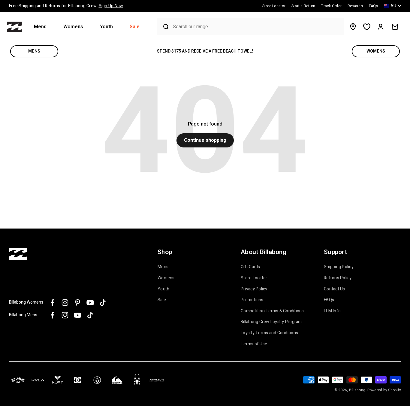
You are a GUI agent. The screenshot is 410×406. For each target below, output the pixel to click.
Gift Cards (250, 267)
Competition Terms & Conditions (272, 311)
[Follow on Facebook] (52, 302)
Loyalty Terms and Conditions (269, 333)
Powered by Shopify (384, 390)
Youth (106, 27)
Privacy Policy (254, 289)
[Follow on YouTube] (90, 302)
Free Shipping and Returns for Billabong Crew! (66, 6)
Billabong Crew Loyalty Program (271, 322)
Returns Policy (338, 278)
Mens (40, 27)
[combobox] (257, 27)
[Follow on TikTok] (103, 302)
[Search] (163, 26)
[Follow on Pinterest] (78, 302)
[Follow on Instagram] (65, 302)
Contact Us (334, 289)
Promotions (252, 300)
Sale (135, 27)
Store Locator (254, 278)
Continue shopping (205, 140)
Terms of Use (254, 344)
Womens (73, 27)
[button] (42, 27)
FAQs (329, 300)
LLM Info (332, 311)
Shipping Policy (339, 267)
